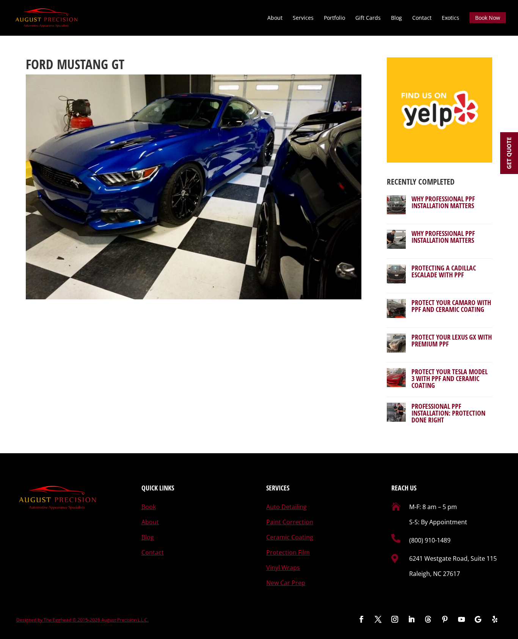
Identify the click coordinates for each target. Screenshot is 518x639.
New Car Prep (285, 583)
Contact (422, 18)
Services (303, 18)
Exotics (450, 18)
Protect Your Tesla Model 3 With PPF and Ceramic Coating (449, 378)
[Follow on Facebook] (361, 619)
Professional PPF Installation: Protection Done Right (448, 413)
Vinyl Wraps (283, 567)
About (275, 18)
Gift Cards (368, 18)
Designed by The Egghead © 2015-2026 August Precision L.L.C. (82, 620)
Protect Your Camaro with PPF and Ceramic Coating (451, 306)
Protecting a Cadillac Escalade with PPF (443, 271)
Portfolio (334, 18)
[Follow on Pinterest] (445, 619)
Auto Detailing (286, 507)
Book (148, 507)
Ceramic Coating (289, 537)
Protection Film (288, 552)
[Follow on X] (378, 619)
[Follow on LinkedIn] (411, 619)
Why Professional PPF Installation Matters (443, 202)
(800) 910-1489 (430, 540)
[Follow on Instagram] (395, 619)
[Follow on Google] (478, 619)
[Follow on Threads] (428, 619)
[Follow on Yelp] (495, 619)
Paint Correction (289, 522)
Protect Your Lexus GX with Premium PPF (451, 340)
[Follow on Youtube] (461, 619)
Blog (396, 18)
